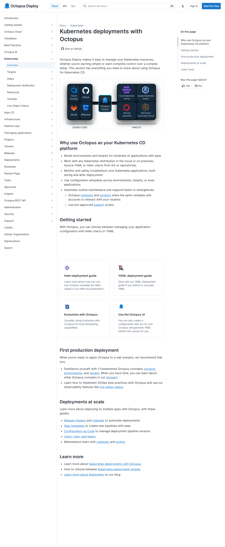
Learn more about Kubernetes (84, 474)
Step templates (74, 426)
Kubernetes (77, 25)
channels (98, 420)
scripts (120, 442)
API (65, 5)
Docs (55, 5)
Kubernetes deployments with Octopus (115, 464)
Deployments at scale (193, 62)
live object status (111, 387)
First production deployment (197, 56)
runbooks (87, 195)
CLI (73, 5)
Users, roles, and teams (80, 436)
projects (105, 195)
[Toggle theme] (183, 6)
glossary (111, 377)
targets (94, 373)
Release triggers (75, 420)
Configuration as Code (79, 431)
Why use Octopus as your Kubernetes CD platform (196, 42)
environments (73, 373)
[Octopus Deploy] (21, 6)
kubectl (99, 205)
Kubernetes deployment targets (119, 469)
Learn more (187, 69)
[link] (84, 278)
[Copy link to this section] (81, 148)
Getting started (189, 50)
